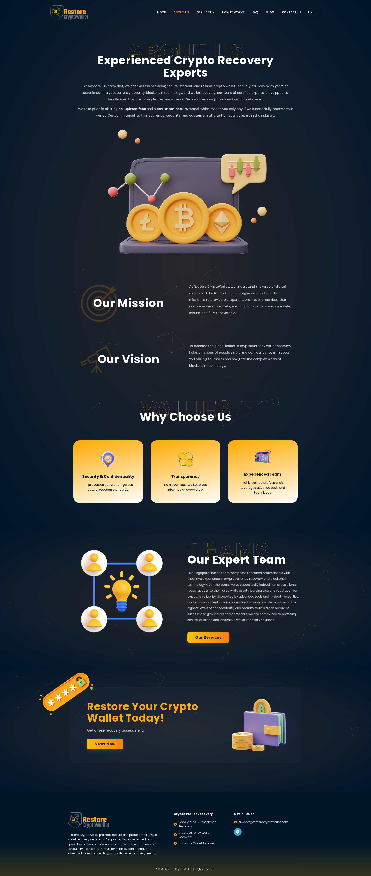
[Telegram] (238, 832)
